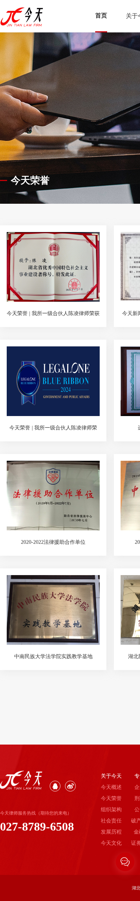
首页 (101, 15)
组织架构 (111, 809)
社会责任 (111, 821)
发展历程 (111, 832)
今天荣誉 (111, 798)
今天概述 (111, 787)
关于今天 (111, 776)
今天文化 (111, 843)
